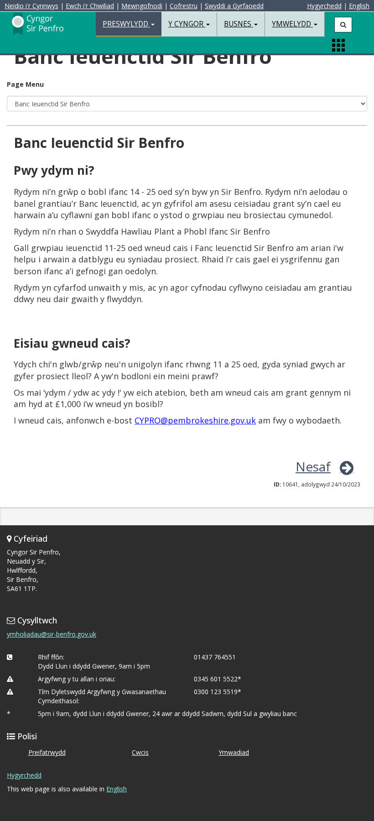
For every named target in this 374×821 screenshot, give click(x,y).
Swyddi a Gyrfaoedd (234, 5)
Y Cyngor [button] (186, 24)
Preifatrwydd (47, 752)
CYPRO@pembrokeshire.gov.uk (195, 420)
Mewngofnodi (141, 5)
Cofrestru (183, 5)
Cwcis (140, 752)
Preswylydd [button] (126, 24)
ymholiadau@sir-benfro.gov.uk (51, 634)
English (359, 5)
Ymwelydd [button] (292, 24)
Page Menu (25, 84)
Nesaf (313, 466)
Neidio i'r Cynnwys (31, 5)
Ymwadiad (233, 752)
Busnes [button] (238, 24)
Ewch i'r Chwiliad (90, 5)
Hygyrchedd (324, 5)
